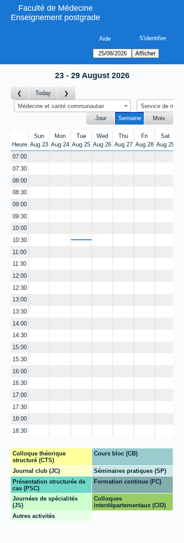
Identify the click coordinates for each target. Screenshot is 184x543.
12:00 (20, 275)
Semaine (129, 118)
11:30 (19, 263)
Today (43, 93)
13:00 (20, 299)
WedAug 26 (102, 140)
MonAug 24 (60, 140)
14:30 (20, 335)
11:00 (19, 252)
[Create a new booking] (39, 157)
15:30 (20, 359)
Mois (159, 118)
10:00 (20, 228)
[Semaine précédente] (20, 93)
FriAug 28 (144, 140)
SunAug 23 (39, 140)
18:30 (20, 430)
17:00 (20, 395)
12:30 (20, 287)
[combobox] (72, 106)
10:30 (20, 240)
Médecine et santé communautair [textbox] (61, 106)
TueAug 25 (81, 140)
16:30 (20, 383)
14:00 (20, 323)
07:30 (20, 168)
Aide (105, 38)
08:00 (20, 180)
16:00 (20, 371)
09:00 (20, 204)
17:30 (20, 407)
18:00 (20, 418)
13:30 (20, 311)
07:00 (20, 156)
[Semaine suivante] (66, 93)
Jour (100, 118)
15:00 (20, 347)
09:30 (20, 216)
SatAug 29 (165, 140)
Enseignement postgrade (55, 17)
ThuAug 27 (123, 140)
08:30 (20, 192)
